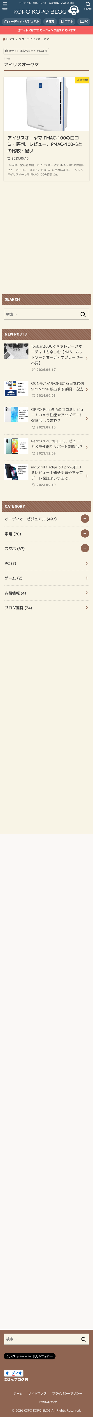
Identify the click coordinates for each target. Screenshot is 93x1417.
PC (86, 21)
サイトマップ (37, 1393)
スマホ (68, 21)
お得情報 (15, 593)
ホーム (18, 1393)
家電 (51, 21)
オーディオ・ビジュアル (23, 21)
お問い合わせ (48, 1402)
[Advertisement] (46, 238)
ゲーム (13, 578)
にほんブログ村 (16, 1379)
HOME (10, 39)
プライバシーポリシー (67, 1393)
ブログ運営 (18, 607)
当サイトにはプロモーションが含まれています (46, 30)
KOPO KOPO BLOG (37, 1410)
